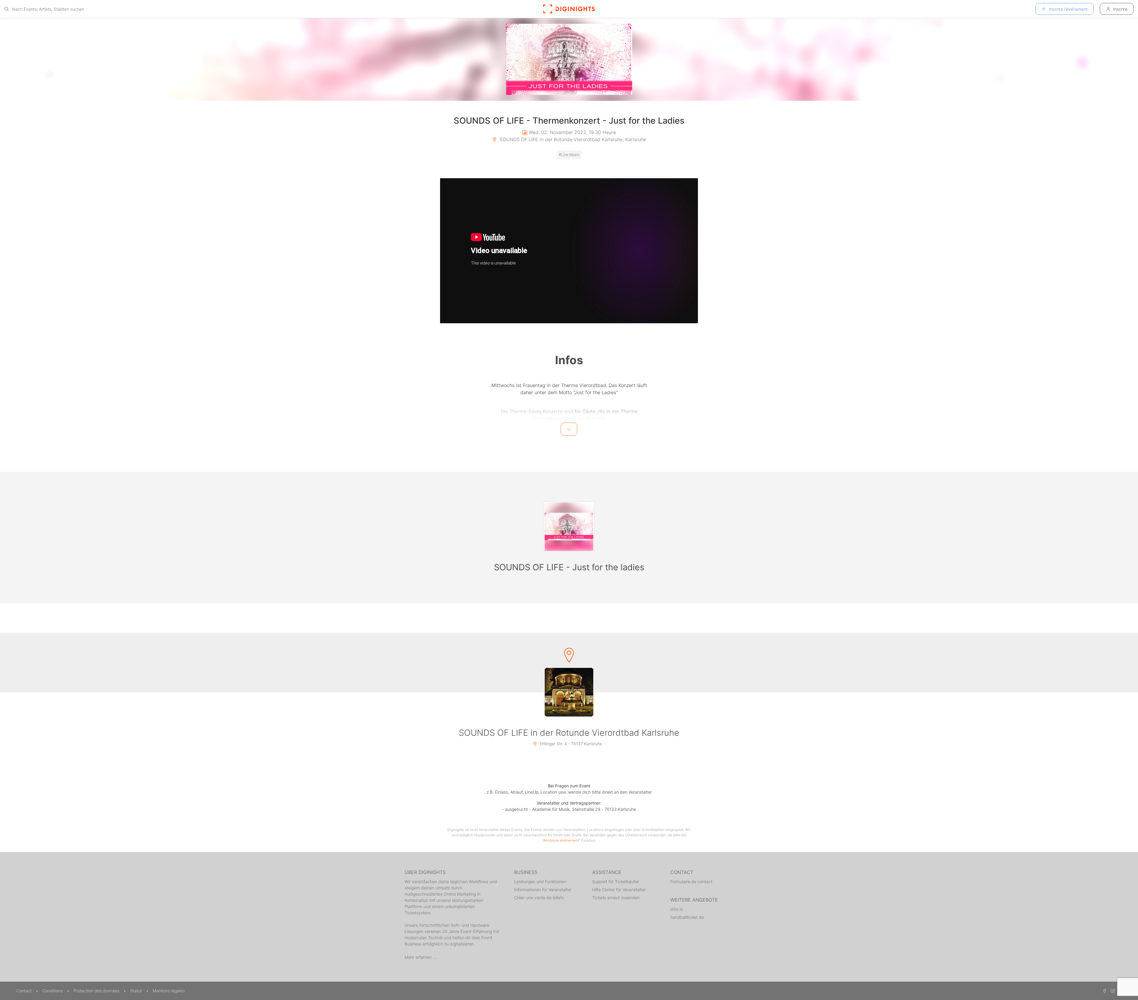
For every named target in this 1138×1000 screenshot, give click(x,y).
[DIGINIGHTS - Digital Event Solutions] (569, 9)
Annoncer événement (561, 840)
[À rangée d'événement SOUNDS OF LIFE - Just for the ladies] (569, 526)
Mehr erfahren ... (421, 957)
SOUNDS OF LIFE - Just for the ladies (569, 567)
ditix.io (676, 909)
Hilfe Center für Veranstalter (619, 889)
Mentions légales (169, 990)
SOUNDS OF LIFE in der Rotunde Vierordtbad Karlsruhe (569, 732)
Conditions (53, 990)
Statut (136, 990)
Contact (24, 990)
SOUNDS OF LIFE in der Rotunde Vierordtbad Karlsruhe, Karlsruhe (572, 139)
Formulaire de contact (691, 881)
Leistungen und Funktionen (540, 881)
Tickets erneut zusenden (616, 897)
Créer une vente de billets (539, 897)
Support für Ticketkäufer (615, 881)
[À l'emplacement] (569, 692)
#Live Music (569, 154)
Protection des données (97, 990)
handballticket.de (687, 917)
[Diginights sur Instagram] (1112, 990)
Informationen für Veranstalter (543, 889)
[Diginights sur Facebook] (1103, 990)
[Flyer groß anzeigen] (569, 59)
